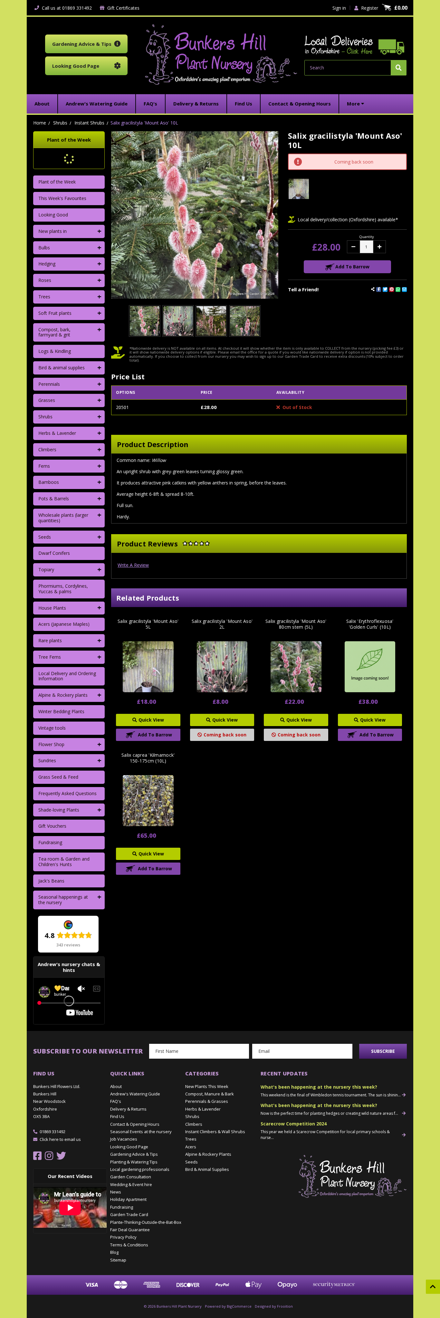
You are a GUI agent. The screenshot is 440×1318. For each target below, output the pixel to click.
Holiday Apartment (128, 1199)
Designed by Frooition (274, 1306)
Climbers (47, 449)
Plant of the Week (57, 182)
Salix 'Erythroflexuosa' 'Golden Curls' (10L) (370, 624)
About (116, 1086)
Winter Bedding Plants (61, 711)
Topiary (46, 569)
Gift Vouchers (52, 826)
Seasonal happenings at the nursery (63, 899)
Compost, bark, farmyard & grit (54, 332)
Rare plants (50, 640)
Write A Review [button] (133, 565)
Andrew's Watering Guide (135, 1094)
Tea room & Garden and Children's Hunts (64, 861)
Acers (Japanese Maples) (64, 624)
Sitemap (118, 1260)
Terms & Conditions (129, 1245)
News (115, 1192)
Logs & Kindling (54, 351)
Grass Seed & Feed (58, 777)
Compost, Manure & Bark (209, 1094)
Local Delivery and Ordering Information (67, 676)
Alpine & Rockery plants (63, 695)
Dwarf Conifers (54, 553)
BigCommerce (239, 1306)
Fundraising (50, 842)
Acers (190, 1147)
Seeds (44, 537)
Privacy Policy (123, 1237)
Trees (44, 297)
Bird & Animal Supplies (207, 1169)
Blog (114, 1252)
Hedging (46, 264)
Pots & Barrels (53, 498)
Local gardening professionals (139, 1169)
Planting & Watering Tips (134, 1162)
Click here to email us (60, 1139)
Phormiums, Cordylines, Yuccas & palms (63, 588)
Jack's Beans (51, 881)
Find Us (117, 1116)
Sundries (47, 760)
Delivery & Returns (128, 1109)
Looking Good (53, 215)
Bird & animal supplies (61, 367)
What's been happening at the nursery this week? (319, 1087)
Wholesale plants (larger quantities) (63, 518)
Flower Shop (51, 744)
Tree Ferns (49, 657)
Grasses (46, 400)
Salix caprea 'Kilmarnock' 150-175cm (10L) (148, 758)
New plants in (52, 231)
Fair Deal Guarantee (130, 1230)
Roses (44, 280)
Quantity (366, 236)
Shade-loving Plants (58, 810)
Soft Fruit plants (55, 313)
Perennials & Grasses (206, 1101)
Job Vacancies (123, 1139)
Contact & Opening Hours (134, 1124)
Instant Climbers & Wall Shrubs (215, 1131)
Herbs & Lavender (57, 433)
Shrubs (45, 417)
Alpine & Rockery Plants (208, 1154)
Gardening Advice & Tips (134, 1154)
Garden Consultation (130, 1177)
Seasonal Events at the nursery (141, 1131)
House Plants (52, 608)
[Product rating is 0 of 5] (196, 543)
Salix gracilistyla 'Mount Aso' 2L (222, 624)
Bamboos (48, 482)
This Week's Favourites (62, 198)
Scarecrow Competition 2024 (294, 1124)
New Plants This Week (206, 1086)
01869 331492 (52, 1131)
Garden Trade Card (129, 1214)
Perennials (49, 384)
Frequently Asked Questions (67, 793)
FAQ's (115, 1101)
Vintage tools (52, 728)
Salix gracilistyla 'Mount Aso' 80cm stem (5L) (296, 624)
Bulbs (44, 248)
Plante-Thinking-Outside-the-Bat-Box (145, 1222)
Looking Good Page (129, 1147)
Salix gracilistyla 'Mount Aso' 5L (148, 624)
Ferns (44, 466)
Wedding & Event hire (131, 1184)
